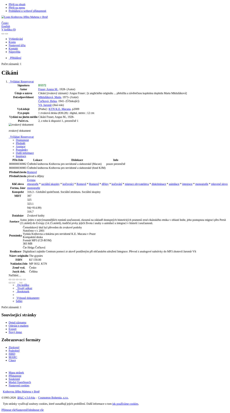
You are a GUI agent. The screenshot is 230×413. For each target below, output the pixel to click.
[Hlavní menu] (6, 33)
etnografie (32, 184)
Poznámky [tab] (22, 149)
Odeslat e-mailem (18, 325)
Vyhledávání (16, 38)
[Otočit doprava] (13, 282)
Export (12, 328)
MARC (13, 357)
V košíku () (8, 29)
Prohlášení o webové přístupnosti (27, 10)
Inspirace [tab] (21, 156)
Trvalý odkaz (24, 288)
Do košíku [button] (22, 285)
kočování (117, 184)
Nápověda (14, 51)
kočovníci (68, 184)
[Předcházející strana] (17, 282)
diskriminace (159, 184)
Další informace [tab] (25, 152)
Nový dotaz (15, 332)
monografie (201, 184)
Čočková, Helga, (48, 101)
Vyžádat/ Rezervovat (21, 81)
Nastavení (21, 409)
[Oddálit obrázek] (13, 279)
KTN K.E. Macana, (60, 109)
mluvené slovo (219, 184)
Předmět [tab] (20, 143)
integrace (187, 184)
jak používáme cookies (125, 403)
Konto (12, 42)
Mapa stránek (16, 372)
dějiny (105, 184)
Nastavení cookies (19, 385)
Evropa (31, 180)
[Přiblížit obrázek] (10, 279)
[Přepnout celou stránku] (20, 279)
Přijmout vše (8, 409)
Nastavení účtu (17, 45)
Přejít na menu (17, 7)
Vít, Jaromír (45, 105)
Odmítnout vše (35, 409)
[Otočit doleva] (10, 282)
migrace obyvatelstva (137, 184)
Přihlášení (15, 57)
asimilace (174, 184)
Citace (12, 360)
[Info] (24, 279)
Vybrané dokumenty (28, 297)
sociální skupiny (50, 184)
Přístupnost (15, 375)
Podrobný (14, 350)
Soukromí (14, 379)
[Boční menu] (2, 33)
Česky (5, 23)
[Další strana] (20, 282)
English (5, 26)
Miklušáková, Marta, (50, 97)
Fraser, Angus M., (48, 89)
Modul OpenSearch (20, 382)
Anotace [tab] (20, 146)
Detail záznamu (17, 322)
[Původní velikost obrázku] (17, 279)
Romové (32, 172)
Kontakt (13, 48)
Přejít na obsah (17, 4)
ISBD (12, 353)
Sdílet (19, 301)
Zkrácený (14, 347)
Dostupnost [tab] (22, 140)
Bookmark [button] (22, 291)
